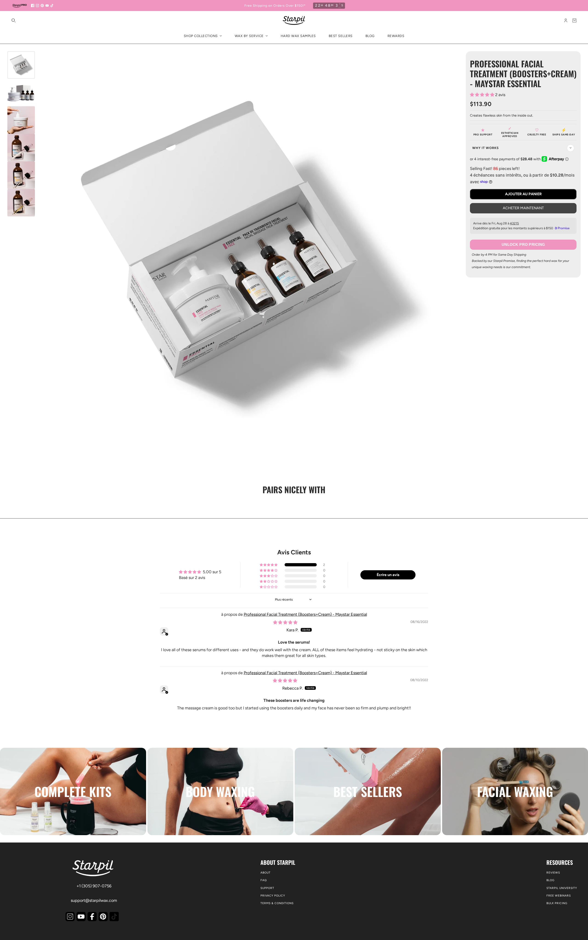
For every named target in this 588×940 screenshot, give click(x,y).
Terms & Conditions (277, 903)
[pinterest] (42, 5)
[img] (285, 622)
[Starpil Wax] (294, 20)
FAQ (263, 880)
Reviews (553, 872)
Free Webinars (558, 895)
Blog (550, 880)
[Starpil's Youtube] (81, 916)
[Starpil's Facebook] (92, 916)
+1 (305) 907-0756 (93, 885)
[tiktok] (51, 5)
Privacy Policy (272, 895)
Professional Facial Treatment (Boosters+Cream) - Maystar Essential (305, 614)
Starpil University (561, 888)
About (265, 872)
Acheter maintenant (523, 208)
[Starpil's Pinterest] (103, 916)
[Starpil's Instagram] (70, 916)
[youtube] (47, 5)
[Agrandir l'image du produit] (246, 256)
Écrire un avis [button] (388, 575)
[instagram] (37, 5)
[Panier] (574, 20)
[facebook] (32, 5)
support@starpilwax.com (94, 900)
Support (267, 888)
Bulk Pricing (556, 903)
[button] (482, 94)
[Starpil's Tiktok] (114, 916)
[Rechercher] (13, 20)
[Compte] (565, 20)
